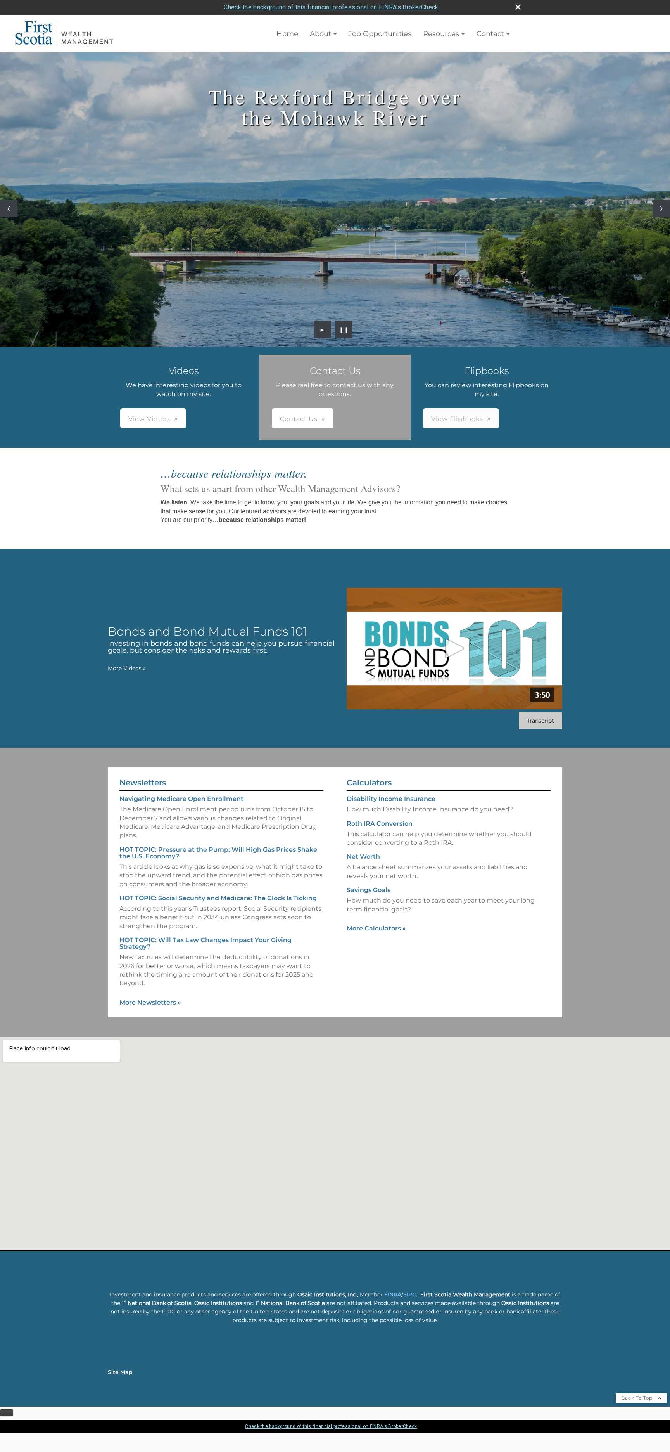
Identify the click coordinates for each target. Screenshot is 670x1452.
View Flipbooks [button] (457, 419)
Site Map (120, 1372)
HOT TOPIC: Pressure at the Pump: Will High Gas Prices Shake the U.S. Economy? (218, 853)
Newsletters (142, 782)
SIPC (409, 1294)
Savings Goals (368, 890)
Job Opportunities (380, 33)
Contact (490, 33)
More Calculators (376, 928)
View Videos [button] (149, 419)
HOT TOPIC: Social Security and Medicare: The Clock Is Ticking (218, 898)
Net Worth (363, 856)
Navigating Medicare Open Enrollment (181, 798)
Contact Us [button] (299, 419)
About (320, 33)
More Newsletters (150, 1002)
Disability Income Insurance (391, 798)
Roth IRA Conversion (380, 823)
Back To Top (637, 1398)
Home (287, 33)
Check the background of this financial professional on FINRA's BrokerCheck (331, 7)
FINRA (392, 1294)
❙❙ (344, 329)
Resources (441, 33)
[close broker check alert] (518, 7)
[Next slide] (661, 208)
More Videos (127, 668)
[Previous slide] (8, 208)
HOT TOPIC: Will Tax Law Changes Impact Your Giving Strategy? (205, 943)
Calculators (369, 782)
